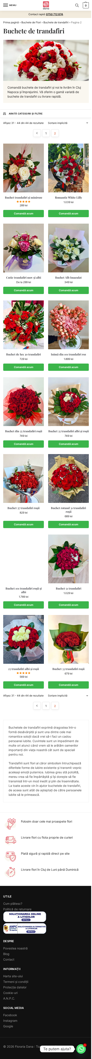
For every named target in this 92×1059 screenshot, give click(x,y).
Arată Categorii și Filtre (26, 113)
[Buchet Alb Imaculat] (68, 248)
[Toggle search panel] (77, 5)
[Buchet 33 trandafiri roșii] (68, 639)
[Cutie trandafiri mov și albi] (23, 248)
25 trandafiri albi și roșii (23, 669)
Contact (8, 959)
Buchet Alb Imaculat (68, 277)
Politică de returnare (17, 909)
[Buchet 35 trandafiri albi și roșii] (68, 401)
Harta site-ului (13, 976)
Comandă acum (23, 290)
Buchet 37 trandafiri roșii (23, 508)
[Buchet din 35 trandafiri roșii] (23, 401)
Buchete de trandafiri (55, 22)
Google (8, 1026)
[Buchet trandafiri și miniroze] (23, 168)
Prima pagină (11, 22)
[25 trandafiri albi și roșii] (23, 639)
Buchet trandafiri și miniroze (23, 197)
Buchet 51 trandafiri (68, 588)
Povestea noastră (15, 948)
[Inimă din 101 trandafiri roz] (68, 324)
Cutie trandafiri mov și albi (23, 277)
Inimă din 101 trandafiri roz (68, 354)
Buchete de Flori (31, 22)
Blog (6, 954)
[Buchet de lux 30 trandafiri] (23, 324)
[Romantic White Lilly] (68, 168)
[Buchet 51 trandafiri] (68, 559)
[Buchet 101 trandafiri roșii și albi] (23, 559)
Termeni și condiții (15, 981)
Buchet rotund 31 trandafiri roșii (68, 509)
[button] (85, 5)
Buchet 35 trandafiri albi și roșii (68, 431)
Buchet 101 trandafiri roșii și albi (24, 590)
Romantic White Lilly (68, 197)
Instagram (10, 1020)
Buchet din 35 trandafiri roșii (23, 431)
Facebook (10, 1015)
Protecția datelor (15, 987)
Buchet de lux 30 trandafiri (23, 354)
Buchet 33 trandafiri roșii (68, 669)
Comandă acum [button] (23, 213)
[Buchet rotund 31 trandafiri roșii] (68, 478)
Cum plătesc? (12, 903)
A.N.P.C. (9, 998)
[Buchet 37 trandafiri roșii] (23, 478)
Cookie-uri (10, 993)
